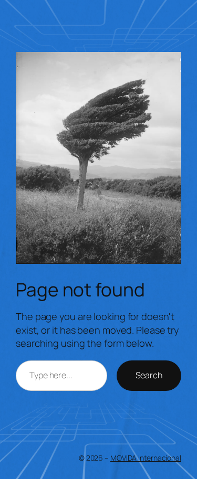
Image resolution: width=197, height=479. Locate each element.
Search (149, 375)
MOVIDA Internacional (145, 458)
